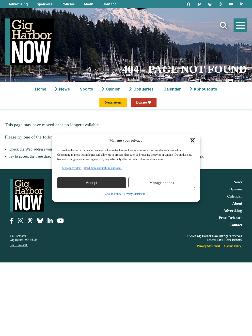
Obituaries (143, 89)
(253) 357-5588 (19, 245)
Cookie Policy (113, 194)
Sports (86, 89)
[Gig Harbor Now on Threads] (220, 4)
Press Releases (230, 218)
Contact (109, 4)
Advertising (18, 4)
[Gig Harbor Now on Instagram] (210, 4)
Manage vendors (71, 168)
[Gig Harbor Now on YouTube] (231, 4)
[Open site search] (223, 26)
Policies (68, 4)
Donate (142, 102)
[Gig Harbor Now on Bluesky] (199, 4)
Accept (91, 183)
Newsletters (113, 102)
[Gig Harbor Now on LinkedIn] (242, 4)
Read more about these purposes (103, 168)
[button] (192, 140)
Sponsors (45, 4)
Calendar (172, 89)
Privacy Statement (134, 194)
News (64, 89)
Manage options (161, 183)
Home (40, 89)
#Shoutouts (205, 89)
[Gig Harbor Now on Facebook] (188, 4)
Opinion (113, 89)
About (89, 4)
